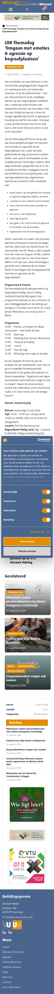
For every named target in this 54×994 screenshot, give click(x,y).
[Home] (3, 25)
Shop (5, 972)
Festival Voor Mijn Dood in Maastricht (25, 740)
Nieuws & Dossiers (13, 952)
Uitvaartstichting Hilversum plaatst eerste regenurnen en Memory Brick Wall (25, 761)
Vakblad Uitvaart (11, 967)
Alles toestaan (27, 541)
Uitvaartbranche (11, 962)
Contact (6, 982)
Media (11, 666)
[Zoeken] (27, 9)
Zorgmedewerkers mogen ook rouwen (26, 749)
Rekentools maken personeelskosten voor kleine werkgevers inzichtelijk (26, 601)
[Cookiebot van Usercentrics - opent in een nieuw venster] (38, 440)
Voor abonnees (11, 987)
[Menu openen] (10, 9)
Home (5, 947)
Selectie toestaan (27, 551)
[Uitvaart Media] (27, 3)
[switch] (46, 501)
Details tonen (38, 532)
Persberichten (12, 25)
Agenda (6, 957)
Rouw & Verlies (16, 671)
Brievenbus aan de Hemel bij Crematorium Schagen (21, 775)
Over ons (7, 977)
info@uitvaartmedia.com (19, 917)
